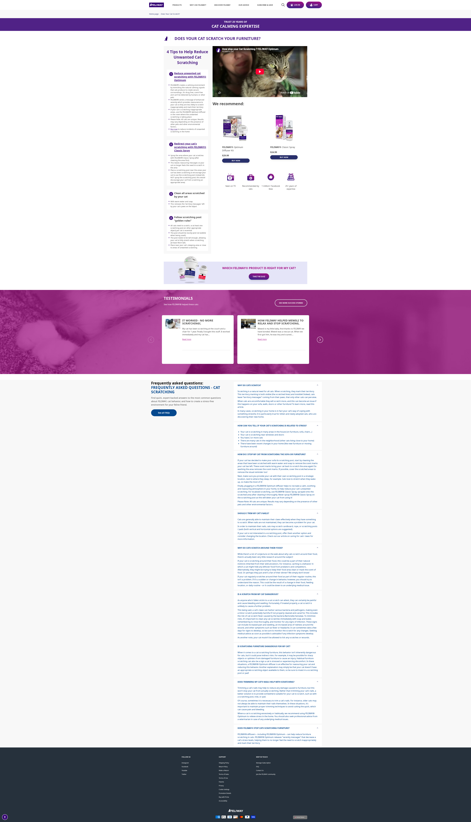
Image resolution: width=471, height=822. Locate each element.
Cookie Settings (224, 789)
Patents (221, 782)
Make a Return (224, 770)
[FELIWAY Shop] (156, 5)
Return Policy (223, 767)
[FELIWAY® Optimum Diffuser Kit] (236, 127)
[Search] (283, 4)
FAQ (257, 767)
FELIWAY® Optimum (266, 485)
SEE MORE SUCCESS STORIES (291, 303)
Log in (297, 5)
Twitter (184, 774)
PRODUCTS (177, 5)
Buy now (173, 129)
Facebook (185, 767)
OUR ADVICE (244, 5)
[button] (5, 817)
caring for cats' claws (300, 536)
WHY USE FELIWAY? (198, 5)
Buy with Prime (224, 797)
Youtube (184, 770)
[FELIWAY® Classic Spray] (284, 127)
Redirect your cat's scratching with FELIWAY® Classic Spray (190, 147)
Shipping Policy (224, 763)
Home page (154, 14)
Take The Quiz (259, 277)
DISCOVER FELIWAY (222, 5)
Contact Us (260, 770)
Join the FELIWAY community (265, 774)
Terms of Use (223, 778)
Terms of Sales (224, 774)
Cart (316, 5)
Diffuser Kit (232, 149)
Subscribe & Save (265, 5)
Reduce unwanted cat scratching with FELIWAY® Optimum (190, 77)
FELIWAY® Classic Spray (286, 491)
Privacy (221, 786)
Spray (282, 147)
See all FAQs (164, 412)
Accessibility (223, 801)
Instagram (185, 763)
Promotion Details (225, 793)
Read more (186, 339)
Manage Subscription (263, 763)
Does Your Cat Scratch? (170, 14)
